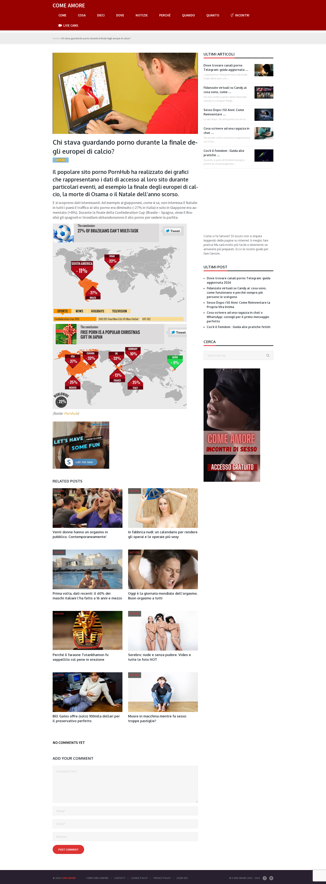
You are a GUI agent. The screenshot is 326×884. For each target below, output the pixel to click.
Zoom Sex (182, 878)
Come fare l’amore (97, 878)
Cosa (82, 15)
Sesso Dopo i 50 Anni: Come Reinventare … (224, 112)
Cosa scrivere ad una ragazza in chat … (226, 131)
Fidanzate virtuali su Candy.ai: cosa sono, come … (225, 90)
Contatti (119, 878)
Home (56, 38)
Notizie (142, 15)
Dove (120, 15)
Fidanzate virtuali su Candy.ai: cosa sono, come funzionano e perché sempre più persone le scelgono (236, 292)
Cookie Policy (139, 878)
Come (62, 15)
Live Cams (70, 25)
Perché (165, 15)
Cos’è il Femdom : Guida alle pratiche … (224, 153)
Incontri (241, 15)
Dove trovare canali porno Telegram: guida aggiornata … (226, 67)
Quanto (212, 15)
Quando (188, 15)
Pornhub (71, 413)
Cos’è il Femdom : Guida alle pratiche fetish (238, 327)
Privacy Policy (162, 878)
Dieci (101, 15)
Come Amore (69, 5)
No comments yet (69, 742)
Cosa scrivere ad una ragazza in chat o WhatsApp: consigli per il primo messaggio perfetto (238, 317)
